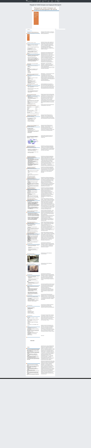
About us (37, 1)
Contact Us (56, 1)
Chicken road (40, 1)
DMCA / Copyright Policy (44, 1)
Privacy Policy (49, 1)
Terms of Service (52, 1)
